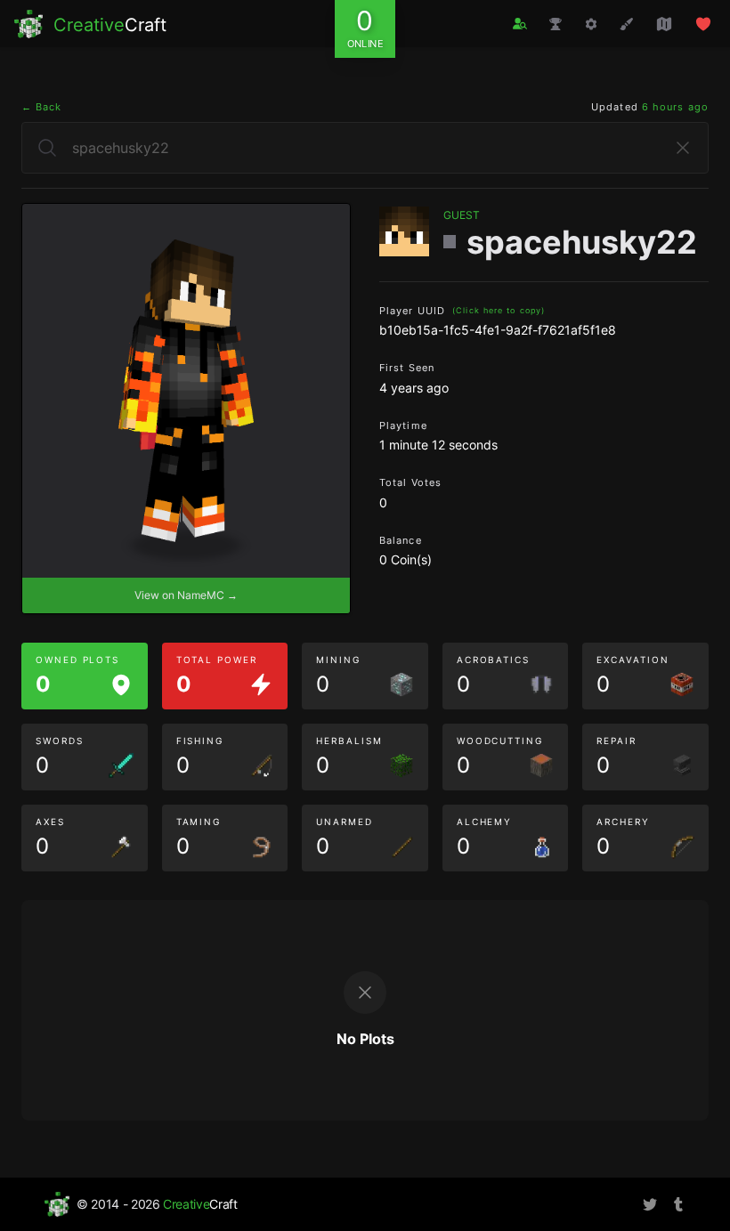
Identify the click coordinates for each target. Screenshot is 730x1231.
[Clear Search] (683, 147)
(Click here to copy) (498, 310)
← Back (41, 107)
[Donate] (703, 24)
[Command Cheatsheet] (591, 24)
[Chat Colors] (626, 24)
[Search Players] (520, 23)
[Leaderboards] (555, 24)
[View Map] (664, 24)
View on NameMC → (186, 595)
